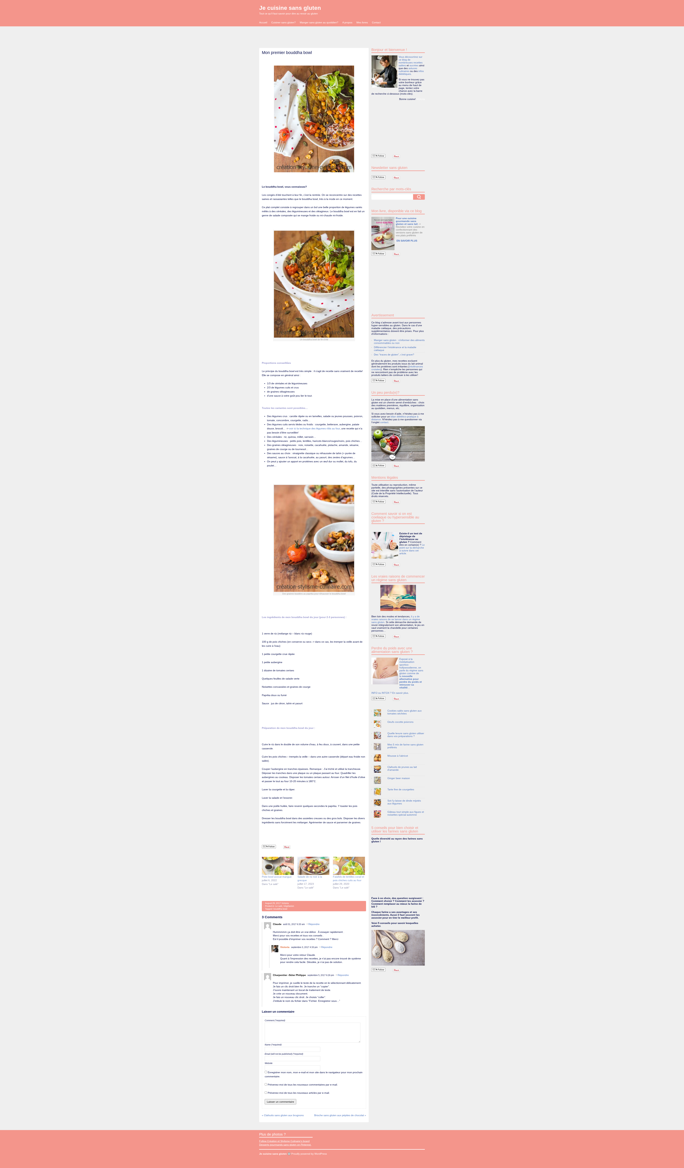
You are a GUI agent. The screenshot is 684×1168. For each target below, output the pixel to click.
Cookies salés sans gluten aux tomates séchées (404, 712)
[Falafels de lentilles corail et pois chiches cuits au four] (349, 866)
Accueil (263, 22)
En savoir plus (400, 692)
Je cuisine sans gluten (290, 8)
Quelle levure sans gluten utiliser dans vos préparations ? (405, 735)
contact (384, 422)
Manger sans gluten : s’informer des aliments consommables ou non (399, 341)
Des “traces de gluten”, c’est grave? (394, 354)
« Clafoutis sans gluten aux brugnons (283, 1115)
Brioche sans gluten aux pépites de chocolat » (340, 1115)
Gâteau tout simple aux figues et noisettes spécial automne (405, 813)
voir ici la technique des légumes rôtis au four (314, 428)
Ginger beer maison (398, 778)
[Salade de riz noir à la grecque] (313, 866)
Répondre (314, 924)
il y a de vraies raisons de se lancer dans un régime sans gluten (395, 619)
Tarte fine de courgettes (400, 789)
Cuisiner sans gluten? (283, 22)
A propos (347, 22)
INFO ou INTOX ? (381, 692)
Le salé (278, 906)
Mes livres (362, 22)
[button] (383, 233)
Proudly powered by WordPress (309, 1153)
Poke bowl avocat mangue (277, 876)
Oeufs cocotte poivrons (400, 721)
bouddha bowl (280, 909)
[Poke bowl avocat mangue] (278, 866)
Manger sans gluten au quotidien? (319, 22)
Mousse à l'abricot (397, 755)
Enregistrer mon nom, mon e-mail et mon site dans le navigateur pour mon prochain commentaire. (313, 1074)
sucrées (414, 65)
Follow (271, 846)
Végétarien (288, 906)
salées (402, 65)
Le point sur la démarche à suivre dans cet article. (412, 549)
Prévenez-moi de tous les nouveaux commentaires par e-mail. (303, 1084)
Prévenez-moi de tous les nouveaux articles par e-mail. (299, 1092)
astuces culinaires (408, 70)
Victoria (285, 903)
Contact (376, 22)
